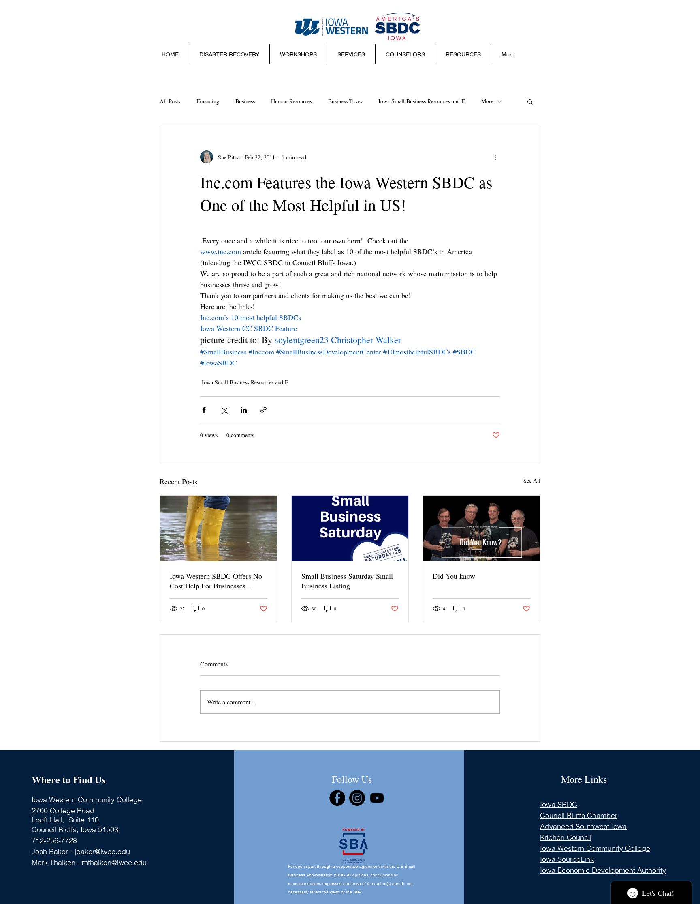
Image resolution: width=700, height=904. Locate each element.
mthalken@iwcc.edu (114, 862)
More (487, 101)
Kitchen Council (565, 837)
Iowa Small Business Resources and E (421, 101)
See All (531, 480)
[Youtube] (377, 798)
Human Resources (291, 101)
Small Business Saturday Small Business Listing (347, 580)
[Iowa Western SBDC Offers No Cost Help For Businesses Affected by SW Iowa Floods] (218, 528)
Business (245, 101)
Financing (207, 101)
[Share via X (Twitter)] (224, 410)
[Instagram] (357, 798)
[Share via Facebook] (204, 410)
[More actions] (495, 157)
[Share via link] (263, 410)
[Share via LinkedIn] (244, 410)
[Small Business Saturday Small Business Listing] (350, 528)
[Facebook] (337, 798)
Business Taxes (345, 101)
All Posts (170, 101)
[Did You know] (481, 528)
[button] (298, 54)
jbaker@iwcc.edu (102, 851)
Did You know (454, 576)
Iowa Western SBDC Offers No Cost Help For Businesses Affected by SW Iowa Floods (216, 580)
